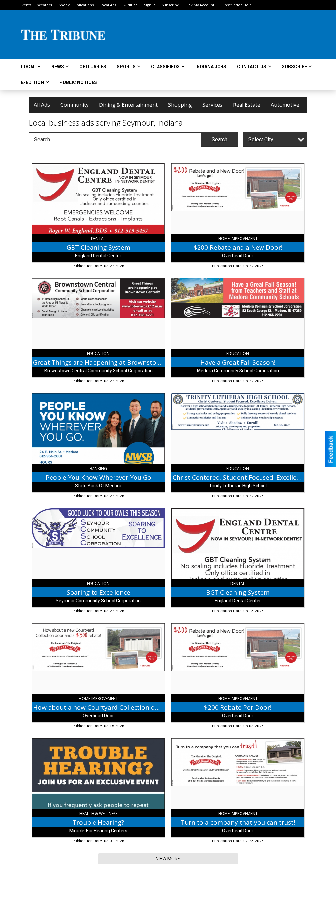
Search (219, 139)
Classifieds (165, 66)
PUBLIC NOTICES (78, 82)
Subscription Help (236, 4)
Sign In (150, 4)
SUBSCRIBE (294, 66)
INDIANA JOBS (210, 66)
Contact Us (251, 66)
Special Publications (76, 4)
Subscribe (170, 4)
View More (168, 858)
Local (28, 66)
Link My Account (199, 4)
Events (25, 4)
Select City (260, 139)
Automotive (285, 104)
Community (74, 104)
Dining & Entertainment (128, 104)
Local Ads (108, 4)
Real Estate (246, 104)
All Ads (42, 104)
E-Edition (130, 4)
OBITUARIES (92, 66)
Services (212, 104)
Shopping (180, 104)
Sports (126, 66)
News (57, 66)
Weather (44, 4)
